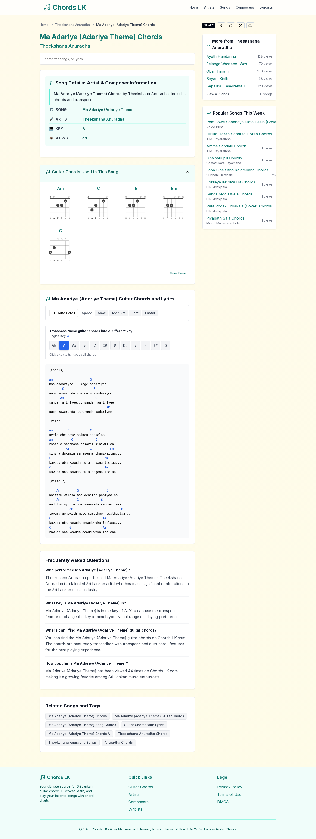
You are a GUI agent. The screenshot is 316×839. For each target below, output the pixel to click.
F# (156, 345)
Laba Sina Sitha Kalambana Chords (237, 170)
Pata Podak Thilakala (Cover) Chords (239, 206)
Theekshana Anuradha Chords (142, 734)
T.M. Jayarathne (218, 139)
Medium (118, 313)
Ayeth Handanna (221, 56)
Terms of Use (229, 794)
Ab (54, 345)
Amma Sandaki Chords (226, 146)
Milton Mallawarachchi (223, 223)
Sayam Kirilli (217, 78)
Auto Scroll (66, 313)
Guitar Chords (140, 787)
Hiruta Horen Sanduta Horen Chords (239, 134)
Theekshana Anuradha (72, 25)
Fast (135, 313)
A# (74, 345)
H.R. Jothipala (216, 187)
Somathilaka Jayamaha (223, 163)
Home (194, 7)
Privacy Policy (229, 787)
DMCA (223, 801)
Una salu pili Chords (224, 158)
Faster (150, 313)
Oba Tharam (217, 71)
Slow (102, 313)
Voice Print (214, 127)
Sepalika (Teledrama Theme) (228, 86)
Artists (209, 7)
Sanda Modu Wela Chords (229, 194)
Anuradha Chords (119, 742)
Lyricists (266, 7)
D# (125, 345)
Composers (245, 7)
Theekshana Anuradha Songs (72, 742)
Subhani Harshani (219, 175)
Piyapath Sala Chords (225, 218)
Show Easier (178, 273)
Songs (225, 7)
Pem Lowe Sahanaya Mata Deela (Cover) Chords (249, 122)
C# (105, 345)
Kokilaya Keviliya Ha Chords (230, 182)
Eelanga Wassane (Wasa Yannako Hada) (228, 64)
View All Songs (217, 94)
